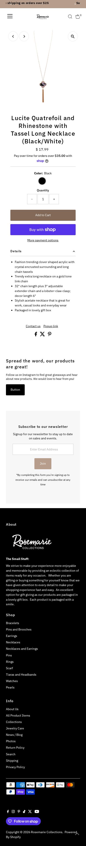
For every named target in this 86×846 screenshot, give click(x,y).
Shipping (12, 761)
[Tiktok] (24, 812)
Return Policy (15, 748)
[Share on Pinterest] (49, 335)
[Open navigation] (10, 16)
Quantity (43, 190)
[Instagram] (13, 812)
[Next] (24, 36)
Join (43, 463)
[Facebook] (8, 812)
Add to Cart (43, 215)
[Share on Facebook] (36, 335)
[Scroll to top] (77, 833)
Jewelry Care (15, 728)
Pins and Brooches (19, 629)
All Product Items (18, 715)
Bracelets (12, 623)
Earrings (11, 636)
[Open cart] (77, 17)
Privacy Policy (15, 767)
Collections (14, 722)
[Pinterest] (19, 812)
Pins (9, 655)
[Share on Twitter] (43, 335)
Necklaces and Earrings (22, 649)
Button (15, 390)
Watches (12, 681)
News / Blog (14, 735)
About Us (12, 709)
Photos (11, 741)
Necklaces (13, 642)
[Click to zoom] (73, 36)
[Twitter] (30, 812)
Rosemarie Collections (46, 832)
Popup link (50, 326)
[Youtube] (37, 812)
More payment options (42, 240)
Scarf (9, 668)
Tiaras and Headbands (21, 675)
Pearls (10, 687)
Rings (10, 662)
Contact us (33, 326)
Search (10, 754)
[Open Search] (70, 17)
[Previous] (13, 36)
